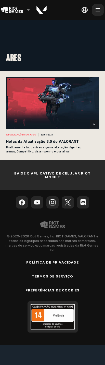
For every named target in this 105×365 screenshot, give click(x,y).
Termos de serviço (52, 276)
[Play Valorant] (41, 10)
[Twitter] (68, 202)
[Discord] (83, 202)
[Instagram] (52, 202)
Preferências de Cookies (52, 290)
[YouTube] (37, 202)
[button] (52, 115)
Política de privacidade (52, 262)
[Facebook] (22, 202)
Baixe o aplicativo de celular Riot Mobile (52, 175)
